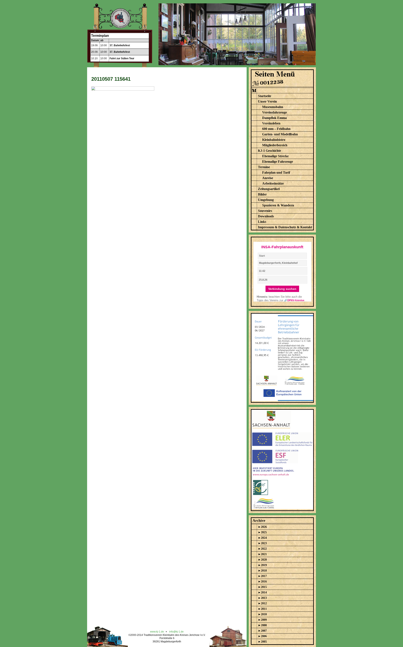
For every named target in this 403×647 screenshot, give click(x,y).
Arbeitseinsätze (273, 183)
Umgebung (266, 200)
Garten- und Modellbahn (280, 134)
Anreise (267, 178)
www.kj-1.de (157, 631)
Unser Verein (267, 101)
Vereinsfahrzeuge (274, 112)
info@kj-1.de (176, 631)
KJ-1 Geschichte (269, 150)
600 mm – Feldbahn (276, 129)
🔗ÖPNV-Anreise (294, 300)
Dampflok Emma (274, 118)
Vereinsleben (271, 123)
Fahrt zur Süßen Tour (122, 58)
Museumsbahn (272, 107)
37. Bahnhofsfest (120, 45)
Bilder (262, 194)
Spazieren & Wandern (278, 205)
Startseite (264, 96)
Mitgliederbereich (274, 145)
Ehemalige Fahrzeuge (277, 161)
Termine (264, 167)
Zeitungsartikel (269, 189)
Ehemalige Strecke (275, 156)
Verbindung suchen (282, 288)
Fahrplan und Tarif (276, 172)
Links (262, 221)
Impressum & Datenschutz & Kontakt (285, 227)
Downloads (266, 216)
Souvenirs (265, 211)
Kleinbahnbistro (273, 139)
